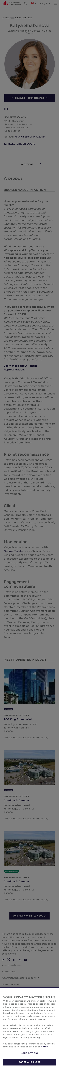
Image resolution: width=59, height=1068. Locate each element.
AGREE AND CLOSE (29, 1062)
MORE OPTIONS (29, 1053)
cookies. (45, 1046)
